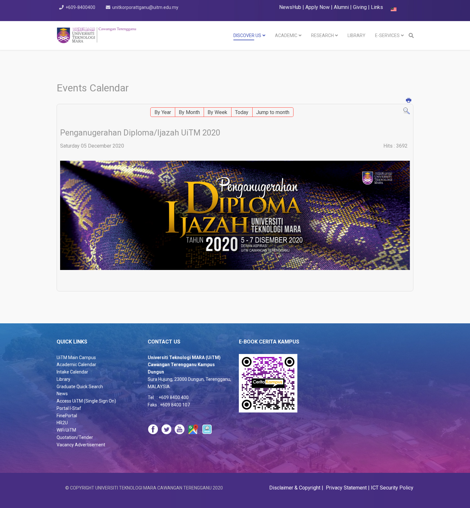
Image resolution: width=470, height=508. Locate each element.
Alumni (342, 7)
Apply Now (317, 7)
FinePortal (67, 415)
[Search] (406, 111)
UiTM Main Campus (76, 357)
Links (377, 7)
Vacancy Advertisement (81, 444)
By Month (189, 112)
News (62, 393)
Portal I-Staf (69, 408)
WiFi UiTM (66, 430)
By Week (217, 112)
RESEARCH (322, 35)
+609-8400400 (80, 7)
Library (63, 379)
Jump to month (272, 112)
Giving (360, 7)
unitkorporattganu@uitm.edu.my (145, 7)
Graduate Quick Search (80, 386)
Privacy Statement (346, 488)
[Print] (409, 101)
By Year (162, 112)
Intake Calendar (72, 371)
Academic (286, 35)
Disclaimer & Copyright (295, 488)
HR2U (62, 422)
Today (241, 112)
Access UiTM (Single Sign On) (86, 401)
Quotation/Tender (75, 437)
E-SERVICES (387, 35)
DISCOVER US (247, 35)
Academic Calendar (76, 364)
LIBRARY (356, 35)
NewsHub (290, 7)
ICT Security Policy (392, 488)
